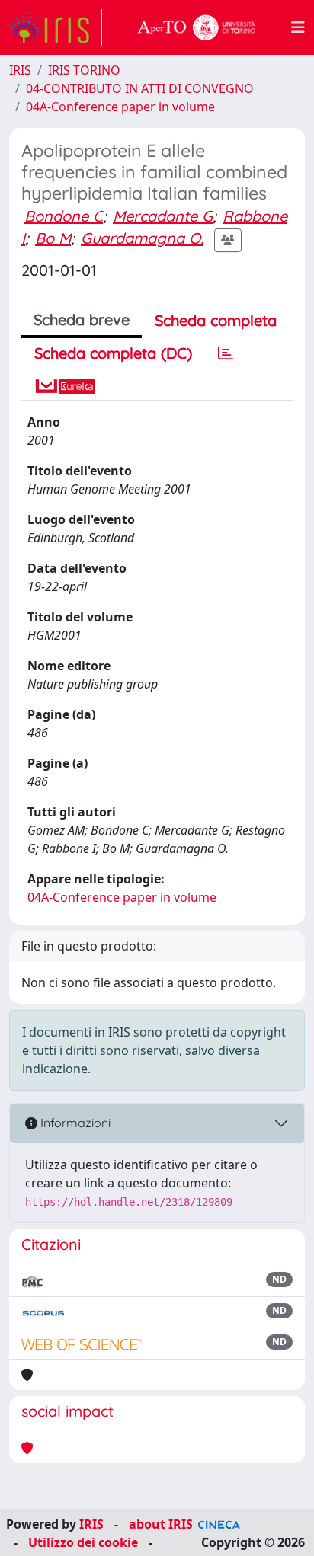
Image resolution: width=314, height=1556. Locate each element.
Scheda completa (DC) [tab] (113, 353)
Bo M (53, 238)
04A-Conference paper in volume (120, 106)
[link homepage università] (196, 27)
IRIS (20, 70)
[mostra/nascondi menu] (298, 27)
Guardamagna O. (142, 238)
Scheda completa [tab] (216, 320)
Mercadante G (163, 215)
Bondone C (63, 215)
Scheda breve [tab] (82, 319)
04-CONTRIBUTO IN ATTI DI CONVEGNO (140, 88)
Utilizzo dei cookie (83, 1542)
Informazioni (74, 1122)
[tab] (225, 353)
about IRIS (161, 1524)
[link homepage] (55, 27)
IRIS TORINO (84, 70)
